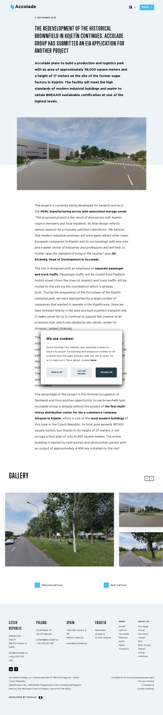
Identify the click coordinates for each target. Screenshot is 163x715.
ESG (140, 641)
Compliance (148, 685)
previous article (52, 585)
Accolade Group (143, 628)
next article (119, 585)
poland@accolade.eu (47, 640)
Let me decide (81, 372)
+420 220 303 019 (16, 658)
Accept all (106, 372)
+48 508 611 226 (45, 643)
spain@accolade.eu (77, 643)
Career (141, 638)
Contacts (124, 649)
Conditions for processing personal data (132, 678)
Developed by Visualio (23, 697)
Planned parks (123, 639)
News (122, 645)
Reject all (56, 372)
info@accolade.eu (18, 653)
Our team (143, 634)
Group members (143, 654)
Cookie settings (146, 689)
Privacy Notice (146, 681)
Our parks (124, 634)
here (93, 360)
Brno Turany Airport (144, 647)
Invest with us (122, 628)
